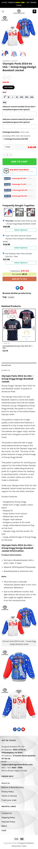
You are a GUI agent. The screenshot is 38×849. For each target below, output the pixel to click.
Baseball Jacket (10, 61)
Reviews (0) (6, 370)
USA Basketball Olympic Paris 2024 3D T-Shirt (18, 347)
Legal (4, 830)
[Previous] (5, 32)
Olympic (11, 297)
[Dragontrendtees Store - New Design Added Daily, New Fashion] (19, 11)
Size (5, 92)
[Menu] (3, 11)
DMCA (4, 826)
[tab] (19, 365)
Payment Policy (8, 821)
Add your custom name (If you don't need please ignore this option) (18, 120)
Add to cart (19, 161)
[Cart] (34, 11)
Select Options (21, 230)
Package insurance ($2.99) (16, 139)
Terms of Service (9, 796)
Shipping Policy (8, 817)
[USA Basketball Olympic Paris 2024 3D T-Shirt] (19, 325)
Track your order (9, 800)
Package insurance (11, 132)
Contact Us (7, 813)
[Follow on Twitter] (17, 288)
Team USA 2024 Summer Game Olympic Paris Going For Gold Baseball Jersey (19, 239)
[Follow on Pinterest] (21, 288)
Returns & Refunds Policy (13, 787)
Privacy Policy (8, 791)
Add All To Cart (19, 279)
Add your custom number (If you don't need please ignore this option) (19, 108)
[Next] (32, 32)
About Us (6, 783)
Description (6, 365)
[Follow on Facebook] (15, 729)
